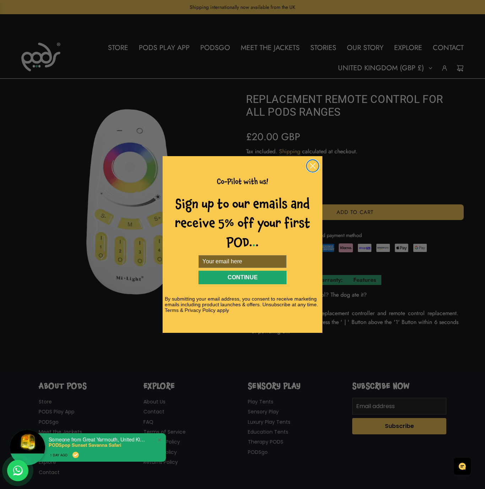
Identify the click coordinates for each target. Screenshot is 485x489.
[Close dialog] (312, 166)
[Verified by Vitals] (75, 455)
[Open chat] (462, 466)
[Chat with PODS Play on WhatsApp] (17, 470)
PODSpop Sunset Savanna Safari (85, 445)
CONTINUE (243, 277)
